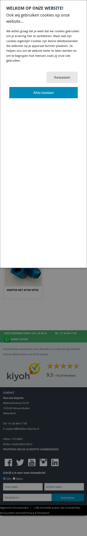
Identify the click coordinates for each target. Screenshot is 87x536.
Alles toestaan (43, 92)
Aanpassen (62, 77)
